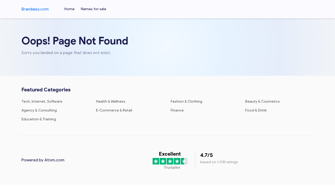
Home (69, 9)
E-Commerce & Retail (114, 110)
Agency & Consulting (39, 110)
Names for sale (93, 9)
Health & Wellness (110, 101)
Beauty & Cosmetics (262, 101)
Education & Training (38, 119)
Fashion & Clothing (186, 101)
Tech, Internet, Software (41, 101)
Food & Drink (256, 110)
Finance (177, 110)
